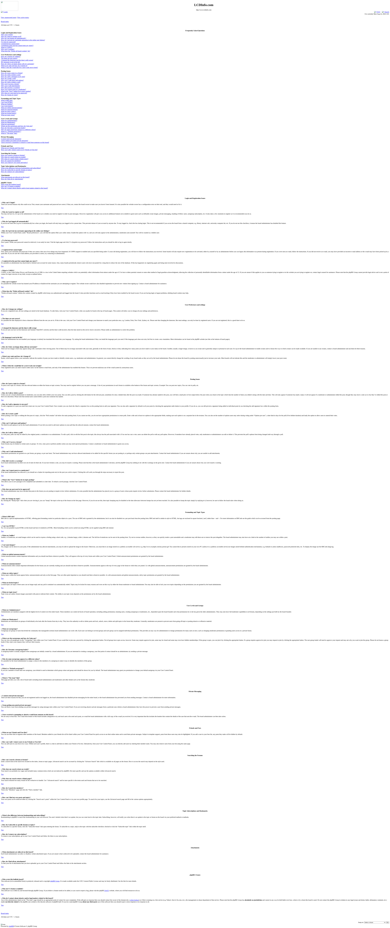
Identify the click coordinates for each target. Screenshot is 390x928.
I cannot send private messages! (11, 139)
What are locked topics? (8, 113)
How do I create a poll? (8, 78)
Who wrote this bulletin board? (11, 184)
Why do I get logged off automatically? (13, 38)
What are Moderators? (8, 122)
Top (2, 208)
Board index (5, 21)
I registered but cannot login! (10, 44)
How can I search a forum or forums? (13, 155)
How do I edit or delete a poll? (11, 82)
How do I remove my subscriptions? (12, 172)
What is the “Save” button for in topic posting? (16, 91)
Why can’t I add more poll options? (12, 80)
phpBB (11, 926)
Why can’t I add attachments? (10, 86)
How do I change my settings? (11, 56)
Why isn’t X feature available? (11, 186)
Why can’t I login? (7, 34)
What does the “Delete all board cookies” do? (15, 51)
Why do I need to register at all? (11, 36)
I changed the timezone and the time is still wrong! (17, 60)
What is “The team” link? (9, 133)
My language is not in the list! (10, 62)
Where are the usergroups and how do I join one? (17, 126)
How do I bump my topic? (9, 95)
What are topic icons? (8, 115)
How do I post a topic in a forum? (12, 73)
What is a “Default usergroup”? (11, 131)
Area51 (106, 890)
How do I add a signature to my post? (13, 76)
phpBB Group (55, 881)
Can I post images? (7, 106)
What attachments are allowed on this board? (15, 177)
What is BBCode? (7, 100)
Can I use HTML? (7, 102)
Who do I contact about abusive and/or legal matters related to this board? (24, 188)
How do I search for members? (11, 161)
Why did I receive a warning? (10, 87)
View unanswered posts (8, 17)
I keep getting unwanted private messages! (14, 140)
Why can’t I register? (7, 49)
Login (5, 12)
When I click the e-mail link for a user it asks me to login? (19, 67)
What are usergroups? (8, 124)
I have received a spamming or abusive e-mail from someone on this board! (25, 142)
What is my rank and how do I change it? (14, 66)
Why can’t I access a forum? (10, 84)
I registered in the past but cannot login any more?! (17, 45)
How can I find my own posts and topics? (14, 162)
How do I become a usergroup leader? (13, 128)
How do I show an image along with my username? (17, 64)
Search (386, 12)
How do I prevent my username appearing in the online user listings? (23, 40)
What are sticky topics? (8, 111)
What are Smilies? (7, 104)
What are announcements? (9, 109)
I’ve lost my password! (8, 42)
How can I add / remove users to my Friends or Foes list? (19, 150)
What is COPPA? (6, 47)
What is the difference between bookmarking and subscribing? (21, 168)
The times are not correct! (9, 58)
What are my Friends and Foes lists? (12, 148)
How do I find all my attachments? (12, 179)
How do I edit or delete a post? (11, 75)
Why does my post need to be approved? (14, 93)
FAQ (378, 12)
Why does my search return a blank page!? (14, 159)
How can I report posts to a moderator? (13, 89)
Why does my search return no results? (13, 157)
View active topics (23, 17)
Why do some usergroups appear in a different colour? (18, 129)
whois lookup (134, 900)
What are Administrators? (9, 120)
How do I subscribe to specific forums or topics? (16, 170)
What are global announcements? (11, 108)
